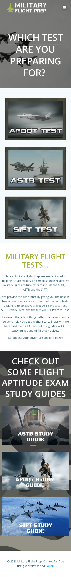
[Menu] (65, 8)
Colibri (49, 566)
